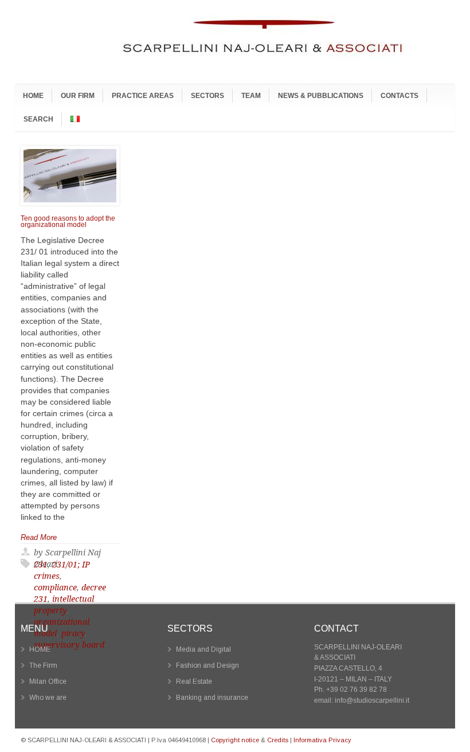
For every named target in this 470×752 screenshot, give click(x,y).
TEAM (251, 95)
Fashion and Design (207, 665)
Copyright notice (235, 740)
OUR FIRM (78, 95)
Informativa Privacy (322, 740)
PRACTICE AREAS (143, 95)
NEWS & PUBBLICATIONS (320, 95)
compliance (55, 587)
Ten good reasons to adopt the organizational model (68, 222)
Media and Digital (203, 649)
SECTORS (207, 95)
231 (41, 564)
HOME (33, 95)
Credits (277, 740)
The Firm (43, 665)
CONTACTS (399, 95)
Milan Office (47, 681)
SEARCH (38, 119)
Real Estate (194, 681)
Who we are (47, 698)
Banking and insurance (212, 698)
